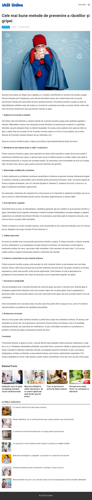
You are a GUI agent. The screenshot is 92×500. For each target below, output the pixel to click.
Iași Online (49, 496)
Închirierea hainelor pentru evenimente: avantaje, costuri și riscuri (38, 468)
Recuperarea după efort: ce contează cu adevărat (79, 389)
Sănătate (6, 27)
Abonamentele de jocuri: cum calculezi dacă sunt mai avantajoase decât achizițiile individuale (49, 480)
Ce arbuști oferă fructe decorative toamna (29, 407)
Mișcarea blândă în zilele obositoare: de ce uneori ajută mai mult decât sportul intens (33, 391)
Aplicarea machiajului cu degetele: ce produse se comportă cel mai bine (41, 455)
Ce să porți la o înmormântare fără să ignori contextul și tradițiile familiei (41, 443)
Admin (13, 27)
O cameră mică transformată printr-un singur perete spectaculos (38, 431)
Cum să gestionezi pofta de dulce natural (57, 387)
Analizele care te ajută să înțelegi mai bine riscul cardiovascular (12, 389)
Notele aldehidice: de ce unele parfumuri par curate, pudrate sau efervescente (43, 419)
